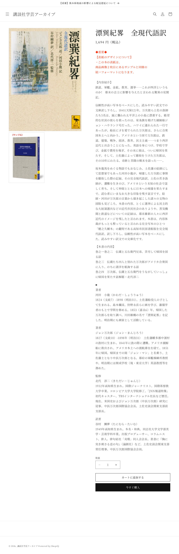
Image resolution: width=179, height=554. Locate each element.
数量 (97, 458)
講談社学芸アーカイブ (27, 546)
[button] (7, 14)
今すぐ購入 (133, 487)
